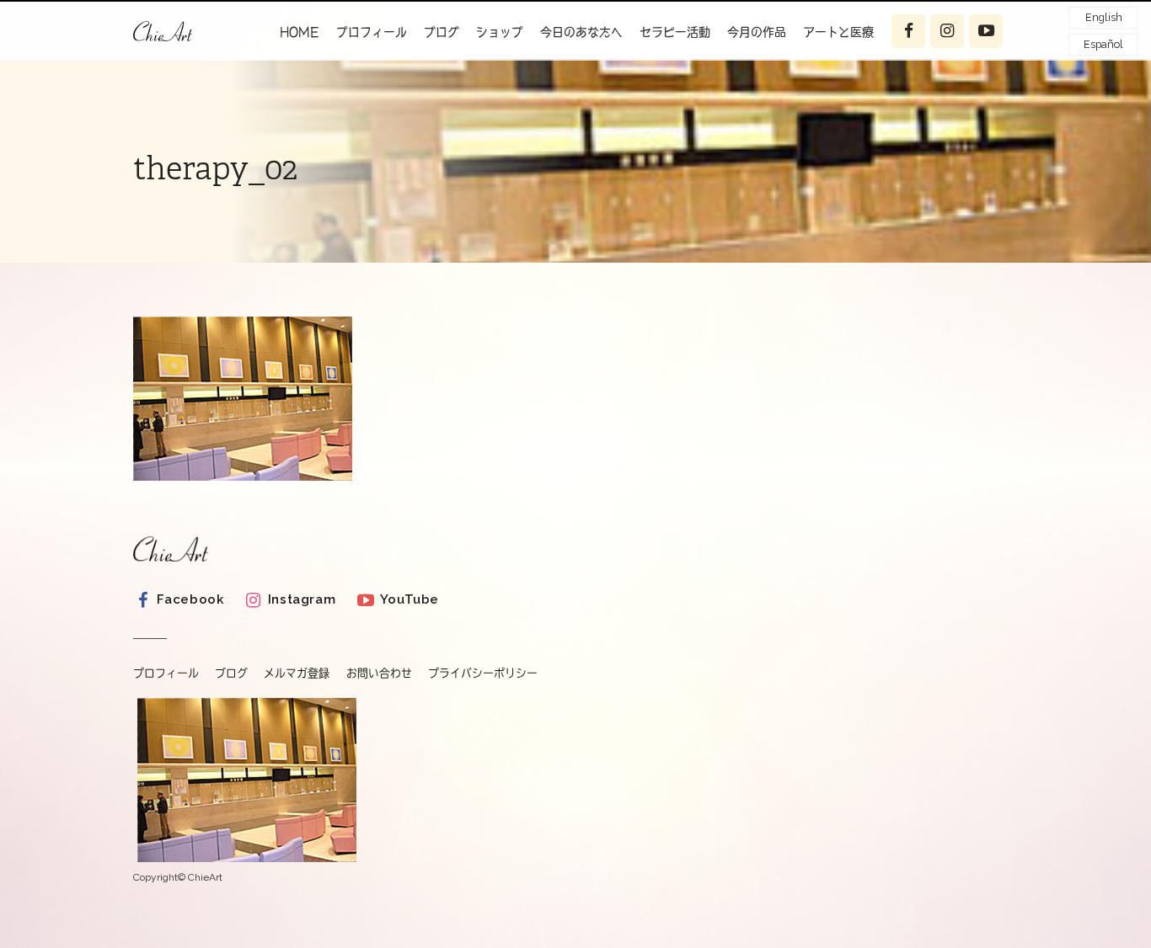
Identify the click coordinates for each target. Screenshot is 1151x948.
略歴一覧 (375, 72)
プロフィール (371, 31)
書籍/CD (376, 105)
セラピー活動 (675, 31)
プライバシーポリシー (483, 673)
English (1103, 17)
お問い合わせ (379, 673)
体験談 (836, 72)
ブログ (441, 31)
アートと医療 (838, 31)
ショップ (499, 31)
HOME (299, 31)
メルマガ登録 (296, 673)
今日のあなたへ (581, 31)
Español (1103, 44)
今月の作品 (756, 31)
